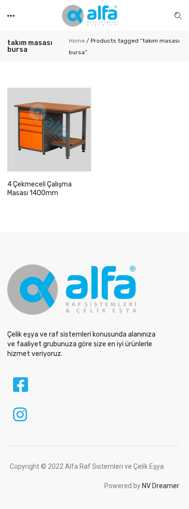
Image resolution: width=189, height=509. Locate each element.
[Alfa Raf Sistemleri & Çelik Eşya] (89, 15)
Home (77, 40)
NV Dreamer (160, 486)
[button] (11, 16)
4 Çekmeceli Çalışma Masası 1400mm (39, 188)
